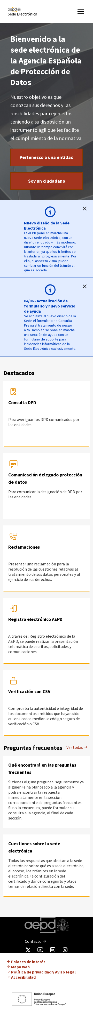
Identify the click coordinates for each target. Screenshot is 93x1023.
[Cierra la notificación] (85, 208)
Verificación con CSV (29, 691)
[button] (84, 11)
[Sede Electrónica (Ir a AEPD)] (29, 9)
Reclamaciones (24, 547)
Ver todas (75, 747)
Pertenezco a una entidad (47, 157)
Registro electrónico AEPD (35, 619)
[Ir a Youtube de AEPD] (40, 950)
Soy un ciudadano (46, 181)
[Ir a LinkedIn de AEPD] (53, 950)
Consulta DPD (22, 402)
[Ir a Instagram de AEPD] (65, 950)
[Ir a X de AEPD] (28, 950)
